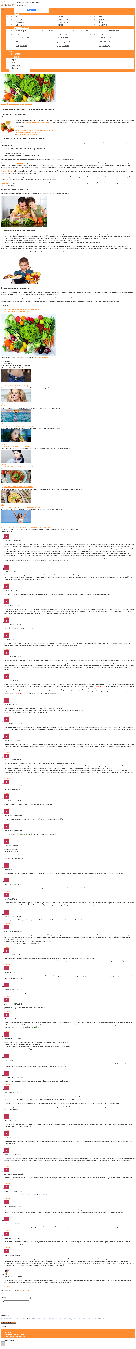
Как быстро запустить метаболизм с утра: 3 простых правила (16, 386)
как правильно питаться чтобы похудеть (17, 311)
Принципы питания (63, 45)
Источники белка (6, 171)
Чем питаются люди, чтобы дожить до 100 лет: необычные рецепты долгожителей (22, 507)
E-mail (3, 1298)
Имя (2, 1294)
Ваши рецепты (20, 41)
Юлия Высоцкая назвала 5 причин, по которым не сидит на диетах (18, 406)
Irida (20, 1290)
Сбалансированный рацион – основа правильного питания (34, 130)
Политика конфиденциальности (14, 1336)
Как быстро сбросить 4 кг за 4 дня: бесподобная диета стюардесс (17, 467)
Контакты (7, 1332)
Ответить (7, 564)
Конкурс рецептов (21, 45)
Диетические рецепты (22, 37)
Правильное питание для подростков (28, 134)
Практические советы (105, 41)
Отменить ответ (26, 1290)
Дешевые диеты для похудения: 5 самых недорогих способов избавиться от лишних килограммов (26, 527)
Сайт (2, 1301)
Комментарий (5, 1315)
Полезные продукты (105, 37)
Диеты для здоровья (63, 41)
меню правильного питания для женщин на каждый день (22, 309)
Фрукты (3, 177)
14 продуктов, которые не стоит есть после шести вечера (15, 446)
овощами (5, 183)
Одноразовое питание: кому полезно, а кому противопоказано (17, 487)
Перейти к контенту (7, 2)
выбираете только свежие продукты (37, 123)
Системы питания (62, 37)
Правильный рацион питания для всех (28, 132)
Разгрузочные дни (104, 45)
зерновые (20, 163)
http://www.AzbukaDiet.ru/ (43, 357)
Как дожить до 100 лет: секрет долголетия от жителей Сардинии (17, 426)
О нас (6, 1330)
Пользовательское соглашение (14, 1334)
